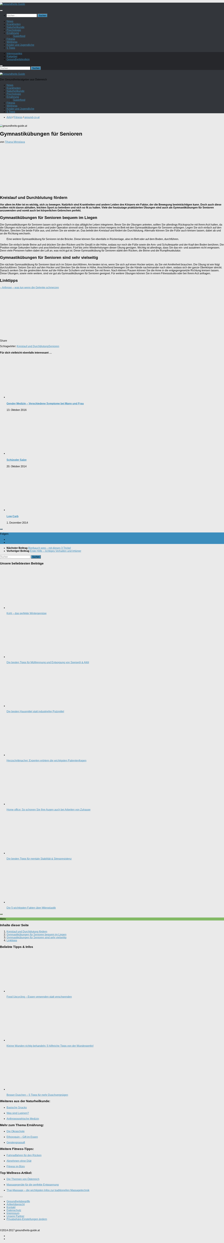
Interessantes (14, 53)
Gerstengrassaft (16, 1142)
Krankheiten (14, 24)
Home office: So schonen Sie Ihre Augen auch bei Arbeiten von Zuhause (49, 809)
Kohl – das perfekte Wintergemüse (27, 613)
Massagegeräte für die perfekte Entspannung (33, 1184)
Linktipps (12, 940)
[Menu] (1, 10)
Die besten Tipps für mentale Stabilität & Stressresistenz (39, 858)
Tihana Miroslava (15, 142)
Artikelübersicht (16, 1204)
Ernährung (13, 33)
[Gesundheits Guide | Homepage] (12, 4)
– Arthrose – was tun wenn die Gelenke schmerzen (29, 287)
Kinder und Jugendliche (20, 44)
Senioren (54, 346)
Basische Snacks (17, 1107)
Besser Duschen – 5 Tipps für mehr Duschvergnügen (37, 1094)
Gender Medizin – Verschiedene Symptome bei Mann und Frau (45, 403)
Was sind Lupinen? (18, 1113)
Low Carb (13, 516)
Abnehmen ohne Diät (19, 1160)
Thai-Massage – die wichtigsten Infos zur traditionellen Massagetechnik (48, 1190)
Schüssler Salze (17, 459)
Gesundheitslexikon (18, 59)
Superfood (19, 36)
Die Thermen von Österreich (23, 1179)
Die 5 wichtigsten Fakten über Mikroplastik (31, 907)
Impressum (13, 1213)
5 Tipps (11, 47)
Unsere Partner (15, 1216)
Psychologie (14, 30)
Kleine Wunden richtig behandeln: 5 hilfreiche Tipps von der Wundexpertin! (50, 1045)
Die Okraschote (16, 1131)
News (10, 21)
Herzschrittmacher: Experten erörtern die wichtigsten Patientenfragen (46, 760)
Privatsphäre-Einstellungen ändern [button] (27, 1219)
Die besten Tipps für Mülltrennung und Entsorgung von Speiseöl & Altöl (48, 662)
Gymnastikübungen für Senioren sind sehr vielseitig (36, 937)
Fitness (11, 39)
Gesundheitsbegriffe (18, 1201)
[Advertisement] (112, 169)
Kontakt (11, 1207)
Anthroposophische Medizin (23, 1118)
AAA (9, 117)
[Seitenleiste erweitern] (1, 529)
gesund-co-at (32, 117)
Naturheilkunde (15, 27)
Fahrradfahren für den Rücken (24, 1155)
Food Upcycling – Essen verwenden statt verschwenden (39, 996)
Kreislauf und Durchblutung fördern (27, 931)
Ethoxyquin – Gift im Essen (22, 1136)
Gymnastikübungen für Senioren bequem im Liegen (36, 934)
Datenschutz (14, 1210)
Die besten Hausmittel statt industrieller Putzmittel (35, 711)
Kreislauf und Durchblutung (33, 346)
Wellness (12, 42)
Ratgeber (12, 56)
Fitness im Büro (16, 1166)
